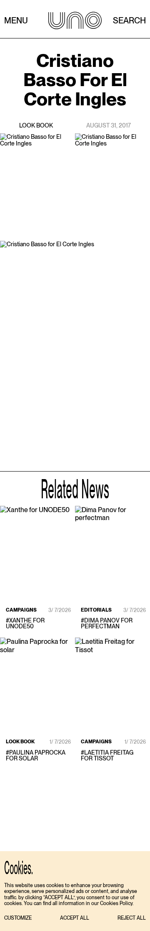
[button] (18, 918)
